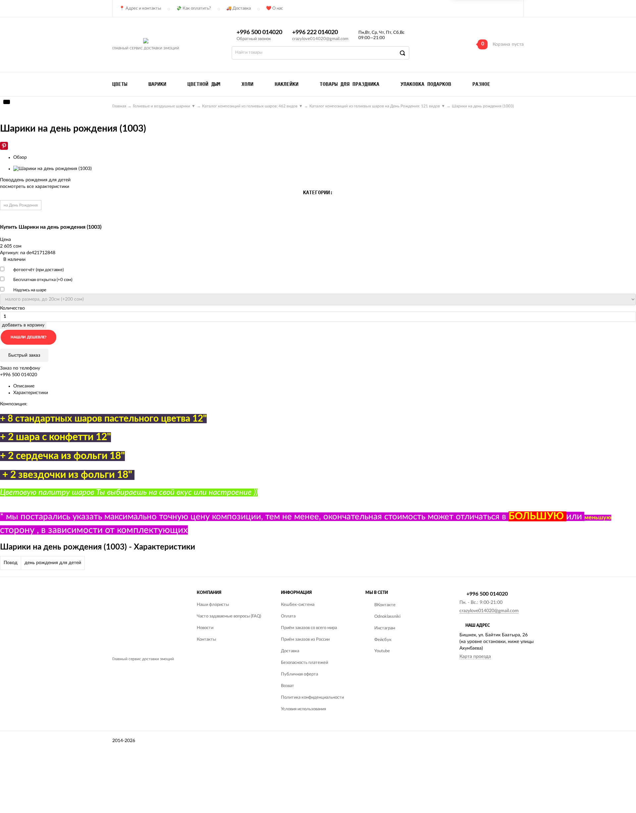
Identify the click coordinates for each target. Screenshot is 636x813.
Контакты (206, 639)
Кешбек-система (297, 605)
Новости (205, 628)
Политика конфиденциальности (312, 697)
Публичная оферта (299, 674)
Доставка (290, 651)
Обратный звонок (254, 39)
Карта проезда (475, 656)
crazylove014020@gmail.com (320, 39)
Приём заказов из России (305, 639)
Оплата (288, 616)
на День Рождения (21, 205)
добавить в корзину (23, 325)
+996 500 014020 (259, 32)
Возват (287, 686)
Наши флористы (213, 605)
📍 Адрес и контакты (140, 8)
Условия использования (303, 709)
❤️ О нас (274, 8)
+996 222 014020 (315, 32)
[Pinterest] (4, 146)
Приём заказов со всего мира (309, 628)
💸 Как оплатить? (193, 8)
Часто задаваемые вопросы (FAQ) (229, 616)
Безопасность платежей (304, 663)
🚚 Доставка (238, 8)
